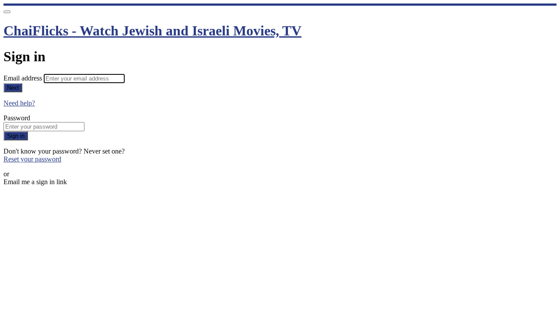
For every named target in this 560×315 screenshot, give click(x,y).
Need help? (19, 103)
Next (13, 87)
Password (17, 118)
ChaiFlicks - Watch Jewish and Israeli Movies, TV (152, 30)
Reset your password (32, 159)
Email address (24, 78)
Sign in (15, 136)
